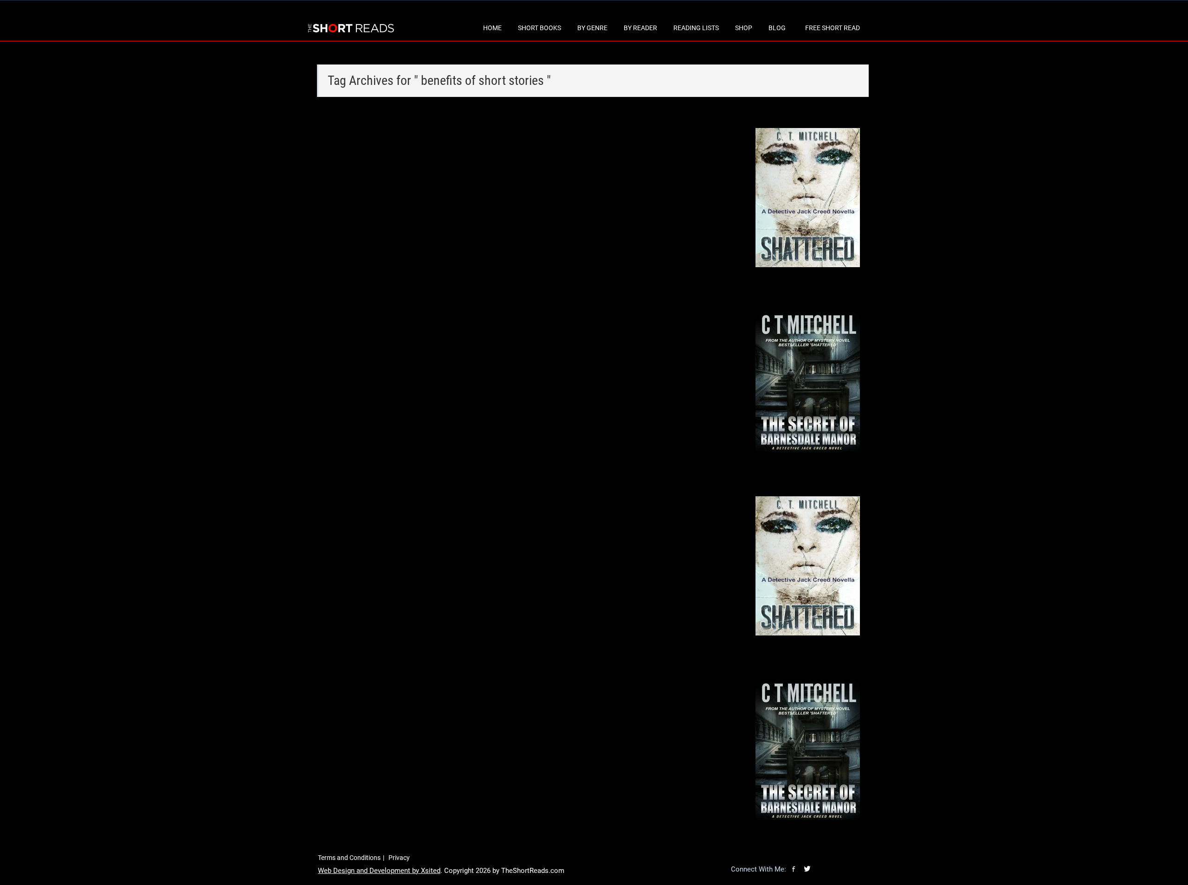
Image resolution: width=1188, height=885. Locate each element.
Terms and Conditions (349, 857)
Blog (777, 28)
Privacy (399, 857)
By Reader (640, 28)
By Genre (592, 28)
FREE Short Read (832, 28)
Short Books (539, 28)
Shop (743, 28)
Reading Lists (696, 28)
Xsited (430, 870)
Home (492, 28)
